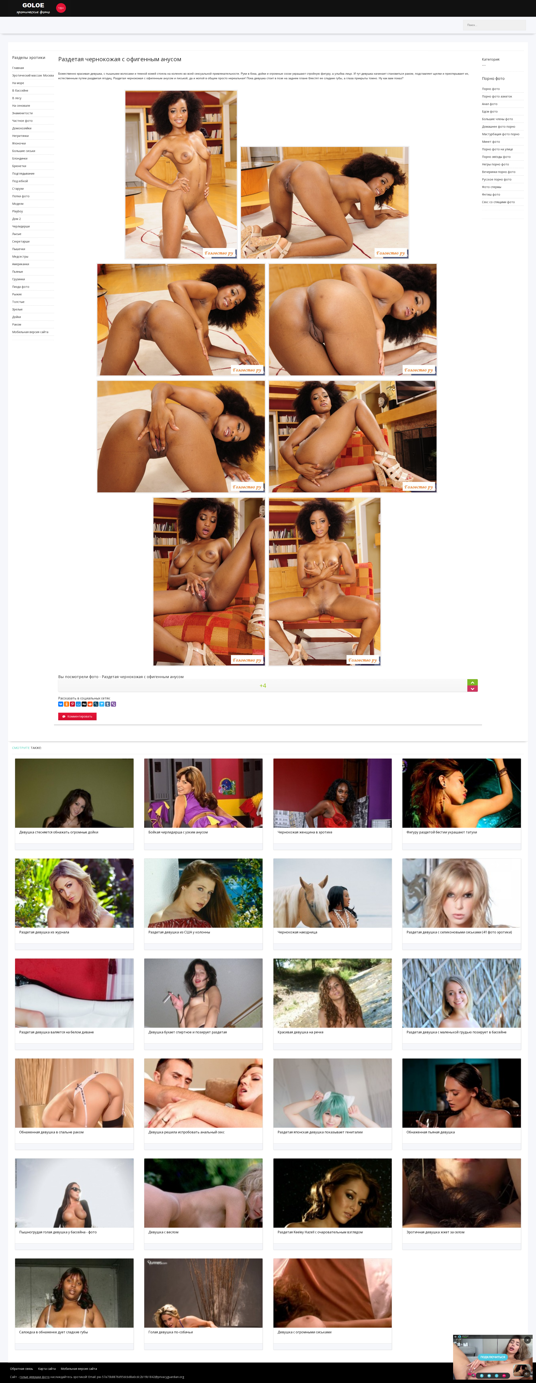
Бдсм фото (490, 111)
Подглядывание (23, 173)
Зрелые (17, 309)
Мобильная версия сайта (30, 332)
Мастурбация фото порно (500, 134)
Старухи (18, 189)
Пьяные (17, 272)
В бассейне (20, 90)
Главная (18, 68)
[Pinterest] (72, 704)
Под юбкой (20, 181)
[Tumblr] (107, 704)
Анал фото (489, 104)
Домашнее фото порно (498, 126)
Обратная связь (21, 1369)
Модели (17, 204)
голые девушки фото (35, 1377)
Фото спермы (491, 187)
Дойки (16, 317)
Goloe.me (39, 8)
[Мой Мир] (78, 704)
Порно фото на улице (497, 149)
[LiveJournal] (95, 704)
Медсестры (20, 256)
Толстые (18, 302)
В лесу (16, 98)
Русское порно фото (497, 179)
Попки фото (21, 196)
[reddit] (90, 704)
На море (18, 83)
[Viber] (113, 704)
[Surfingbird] (101, 704)
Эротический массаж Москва (33, 75)
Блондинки (19, 158)
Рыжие (17, 294)
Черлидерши (21, 226)
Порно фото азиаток (497, 96)
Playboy (17, 211)
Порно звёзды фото (496, 157)
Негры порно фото (495, 164)
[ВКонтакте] (60, 704)
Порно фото (491, 89)
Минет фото (491, 142)
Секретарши (21, 241)
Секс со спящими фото (498, 202)
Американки (20, 264)
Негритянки (20, 136)
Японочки (19, 143)
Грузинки (18, 279)
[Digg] (84, 704)
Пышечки (18, 249)
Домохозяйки (21, 128)
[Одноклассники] (66, 704)
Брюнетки (19, 166)
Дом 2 (16, 219)
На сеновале (21, 106)
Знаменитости (22, 113)
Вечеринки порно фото (498, 172)
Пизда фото (20, 287)
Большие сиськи (23, 151)
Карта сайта (47, 1369)
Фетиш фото (491, 194)
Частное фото (22, 121)
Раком (16, 324)
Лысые (16, 234)
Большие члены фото (497, 119)
